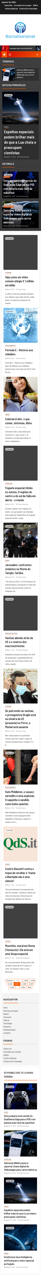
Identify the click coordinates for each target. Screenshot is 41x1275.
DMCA (35, 5)
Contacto (6, 1033)
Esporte (8, 941)
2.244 (26, 980)
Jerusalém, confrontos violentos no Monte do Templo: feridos (18, 569)
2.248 (24, 984)
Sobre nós (8, 5)
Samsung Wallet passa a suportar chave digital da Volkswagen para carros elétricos (20, 1166)
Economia (8, 272)
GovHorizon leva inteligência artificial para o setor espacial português (19, 1260)
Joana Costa (22, 289)
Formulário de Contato (22, 5)
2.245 (33, 980)
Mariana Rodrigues (24, 958)
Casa (5, 1008)
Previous (9, 980)
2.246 (10, 984)
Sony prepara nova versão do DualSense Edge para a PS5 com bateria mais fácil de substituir (20, 1119)
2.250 (12, 987)
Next (29, 987)
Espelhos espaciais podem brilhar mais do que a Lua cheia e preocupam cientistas (20, 142)
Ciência (6, 127)
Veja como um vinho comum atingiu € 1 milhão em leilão (19, 281)
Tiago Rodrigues (23, 650)
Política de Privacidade (28, 9)
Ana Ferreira (21, 358)
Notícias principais (10, 1011)
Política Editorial (11, 9)
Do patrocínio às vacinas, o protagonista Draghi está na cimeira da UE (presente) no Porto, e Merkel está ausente (20, 719)
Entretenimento (10, 345)
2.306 (23, 987)
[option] (20, 74)
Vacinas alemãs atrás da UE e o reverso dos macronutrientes (19, 642)
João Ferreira (22, 577)
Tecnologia (8, 206)
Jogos (7, 177)
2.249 (31, 984)
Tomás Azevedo (24, 157)
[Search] (37, 54)
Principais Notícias (11, 633)
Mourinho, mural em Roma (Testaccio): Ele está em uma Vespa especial (20, 950)
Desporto (7, 1027)
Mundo (7, 560)
